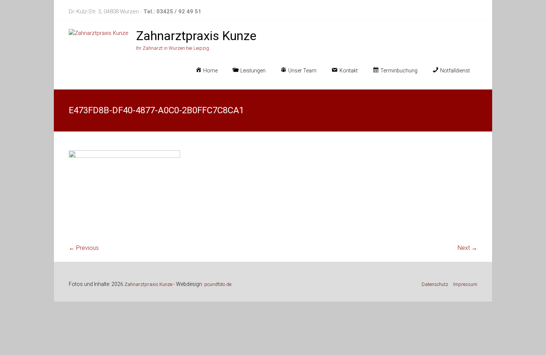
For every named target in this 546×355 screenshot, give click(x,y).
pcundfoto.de (217, 284)
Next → (467, 247)
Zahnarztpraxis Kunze (196, 35)
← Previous (84, 247)
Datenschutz (435, 284)
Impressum (465, 284)
